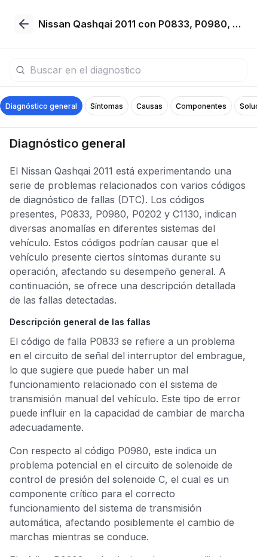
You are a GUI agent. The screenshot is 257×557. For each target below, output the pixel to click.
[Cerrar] (23, 23)
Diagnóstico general (41, 106)
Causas (149, 106)
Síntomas (106, 106)
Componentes (201, 106)
